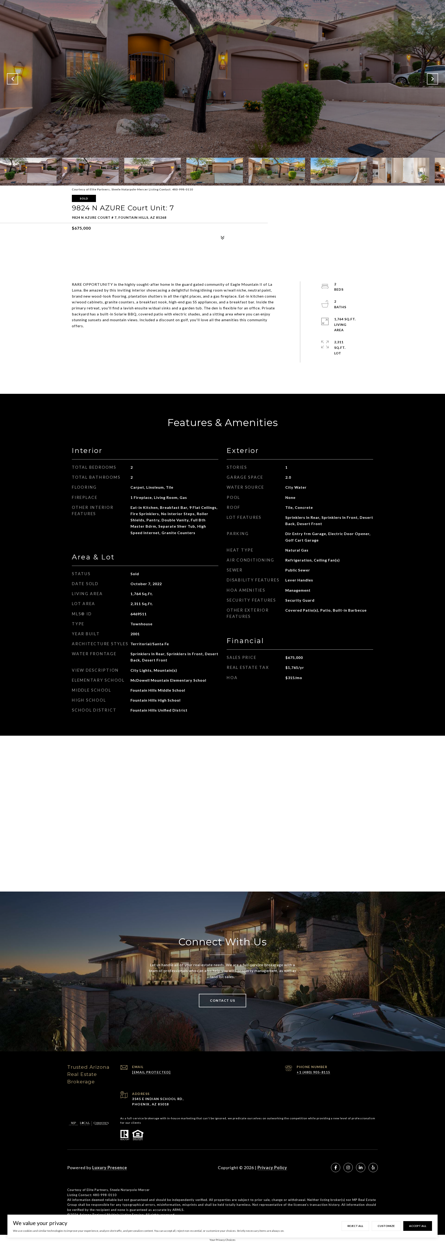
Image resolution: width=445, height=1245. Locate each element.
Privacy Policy (272, 1167)
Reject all (355, 1226)
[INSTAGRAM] (348, 1167)
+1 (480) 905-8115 (313, 1072)
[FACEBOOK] (335, 1167)
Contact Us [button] (222, 1000)
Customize (386, 1226)
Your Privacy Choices (222, 1240)
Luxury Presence (109, 1167)
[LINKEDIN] (360, 1167)
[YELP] (373, 1167)
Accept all (417, 1226)
